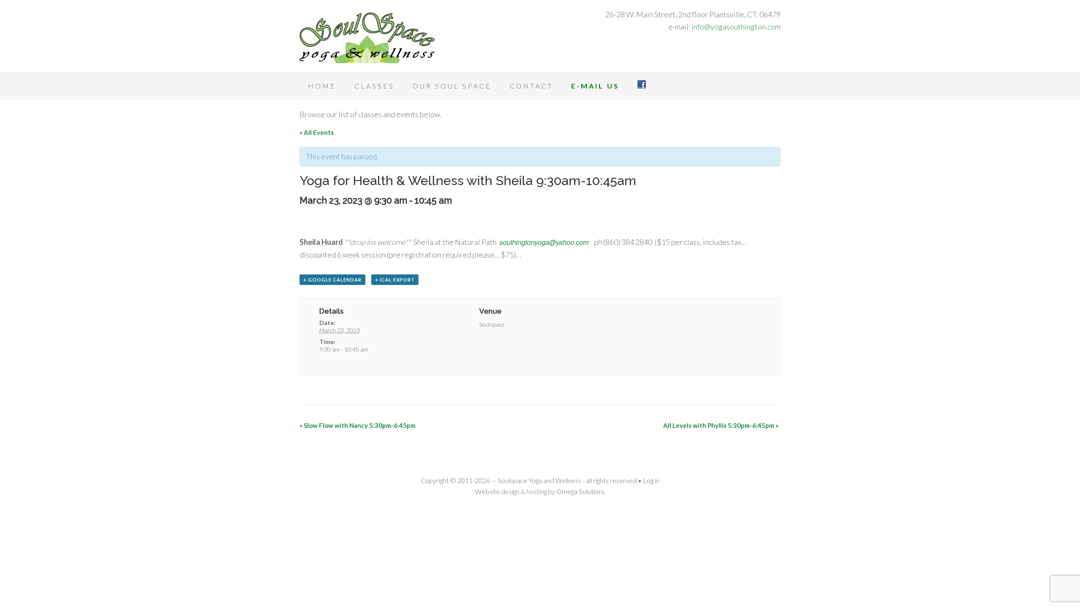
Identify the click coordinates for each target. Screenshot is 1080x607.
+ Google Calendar (332, 279)
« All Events (317, 132)
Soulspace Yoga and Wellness (367, 38)
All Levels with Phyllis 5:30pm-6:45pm (720, 425)
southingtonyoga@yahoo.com (544, 242)
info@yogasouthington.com (735, 26)
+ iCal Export (395, 279)
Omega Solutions (580, 491)
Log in (651, 480)
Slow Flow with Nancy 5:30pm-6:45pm (358, 425)
